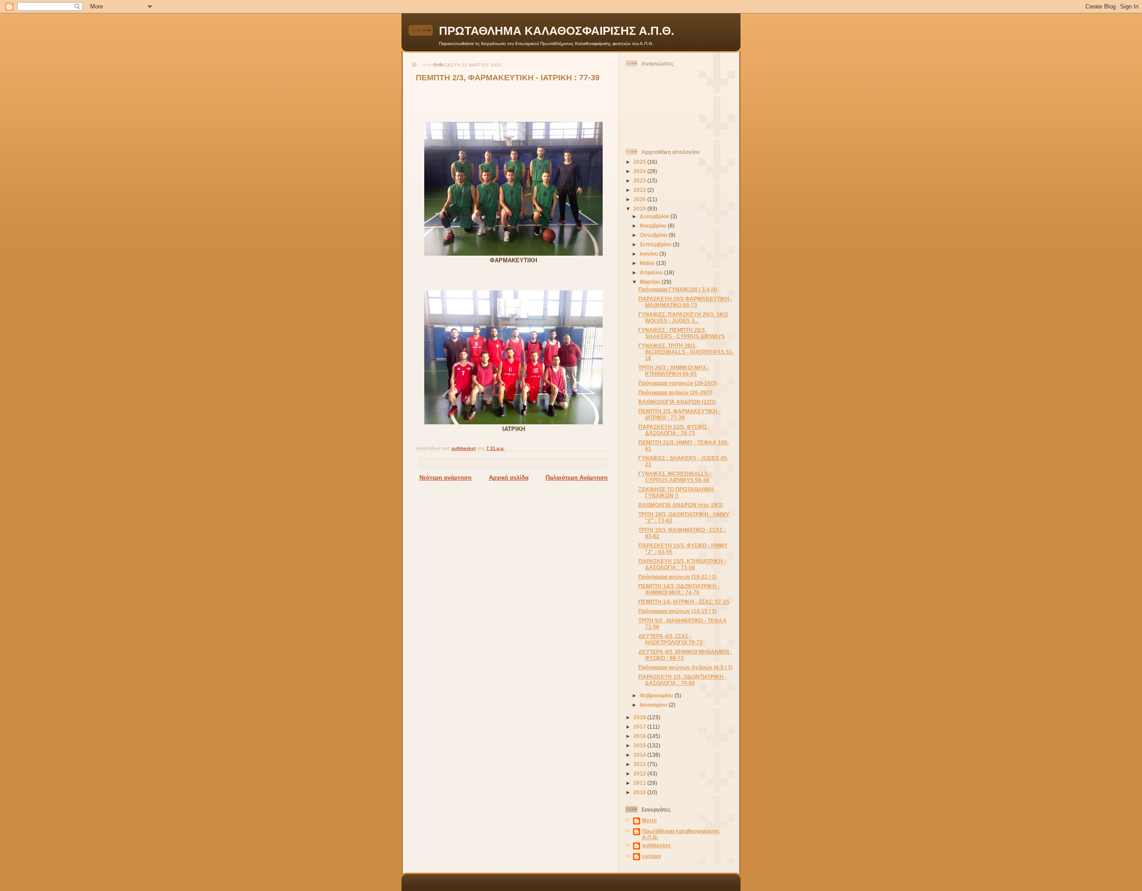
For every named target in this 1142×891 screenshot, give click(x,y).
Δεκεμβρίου (655, 216)
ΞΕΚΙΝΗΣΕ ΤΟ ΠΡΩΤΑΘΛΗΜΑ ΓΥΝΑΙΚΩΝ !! (676, 492)
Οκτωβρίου (654, 235)
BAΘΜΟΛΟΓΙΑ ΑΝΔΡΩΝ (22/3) (677, 402)
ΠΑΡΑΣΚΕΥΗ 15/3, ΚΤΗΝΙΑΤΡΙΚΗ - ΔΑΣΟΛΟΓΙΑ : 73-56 (682, 564)
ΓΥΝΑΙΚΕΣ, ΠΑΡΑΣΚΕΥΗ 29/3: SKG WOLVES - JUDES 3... (683, 317)
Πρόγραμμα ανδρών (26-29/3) (675, 392)
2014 (640, 755)
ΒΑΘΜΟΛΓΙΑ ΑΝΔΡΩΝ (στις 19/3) (680, 505)
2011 (640, 783)
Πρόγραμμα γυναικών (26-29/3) (677, 383)
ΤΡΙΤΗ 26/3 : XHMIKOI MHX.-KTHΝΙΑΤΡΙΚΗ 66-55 (673, 371)
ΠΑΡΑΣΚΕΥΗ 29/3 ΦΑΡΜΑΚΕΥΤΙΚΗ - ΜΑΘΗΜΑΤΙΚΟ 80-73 (685, 302)
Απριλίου (652, 272)
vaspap (651, 856)
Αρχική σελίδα (509, 477)
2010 (640, 792)
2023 (640, 180)
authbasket (656, 845)
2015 (640, 745)
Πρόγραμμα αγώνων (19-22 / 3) (677, 577)
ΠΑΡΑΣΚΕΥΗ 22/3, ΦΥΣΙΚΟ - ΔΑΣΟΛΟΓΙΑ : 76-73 (674, 430)
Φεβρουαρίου (657, 695)
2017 (640, 726)
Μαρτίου (651, 282)
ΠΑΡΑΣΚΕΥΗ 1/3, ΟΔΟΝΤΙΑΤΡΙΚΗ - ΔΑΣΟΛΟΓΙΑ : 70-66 (682, 680)
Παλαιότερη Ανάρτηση (577, 477)
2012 (640, 773)
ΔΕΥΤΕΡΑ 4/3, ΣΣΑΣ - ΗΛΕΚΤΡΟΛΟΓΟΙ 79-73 (670, 639)
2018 (640, 717)
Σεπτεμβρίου (656, 244)
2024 (640, 171)
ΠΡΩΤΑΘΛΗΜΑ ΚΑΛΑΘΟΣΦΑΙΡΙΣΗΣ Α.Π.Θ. (556, 30)
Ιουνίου (649, 254)
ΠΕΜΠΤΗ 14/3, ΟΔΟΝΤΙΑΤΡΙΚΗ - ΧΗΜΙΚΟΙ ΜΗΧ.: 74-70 (679, 589)
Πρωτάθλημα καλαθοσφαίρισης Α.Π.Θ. (681, 834)
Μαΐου (648, 263)
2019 (640, 208)
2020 (640, 199)
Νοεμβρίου (654, 225)
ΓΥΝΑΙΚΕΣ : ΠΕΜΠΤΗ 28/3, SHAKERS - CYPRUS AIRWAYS (681, 333)
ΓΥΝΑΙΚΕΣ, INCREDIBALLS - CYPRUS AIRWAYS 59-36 (674, 477)
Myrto (649, 820)
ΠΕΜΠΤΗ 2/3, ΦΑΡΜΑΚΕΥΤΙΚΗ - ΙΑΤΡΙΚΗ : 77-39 (679, 414)
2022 (640, 190)
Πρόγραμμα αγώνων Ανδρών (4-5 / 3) (685, 667)
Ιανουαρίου (654, 705)
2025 (640, 162)
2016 (640, 736)
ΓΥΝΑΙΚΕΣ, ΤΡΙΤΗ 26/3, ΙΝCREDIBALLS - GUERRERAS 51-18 (686, 352)
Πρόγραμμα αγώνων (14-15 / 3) (677, 611)
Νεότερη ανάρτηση (445, 477)
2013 (640, 764)
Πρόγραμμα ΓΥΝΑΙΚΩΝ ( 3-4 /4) (677, 289)
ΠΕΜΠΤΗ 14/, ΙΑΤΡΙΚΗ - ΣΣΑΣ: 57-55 (683, 602)
